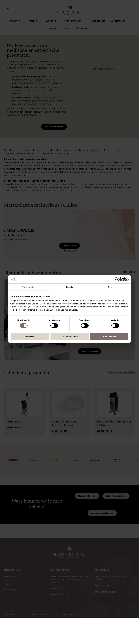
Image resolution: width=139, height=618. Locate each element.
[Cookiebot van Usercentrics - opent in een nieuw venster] (117, 279)
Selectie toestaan (69, 336)
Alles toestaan (109, 336)
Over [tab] (110, 287)
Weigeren (29, 336)
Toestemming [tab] (28, 287)
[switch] (54, 325)
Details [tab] (69, 287)
